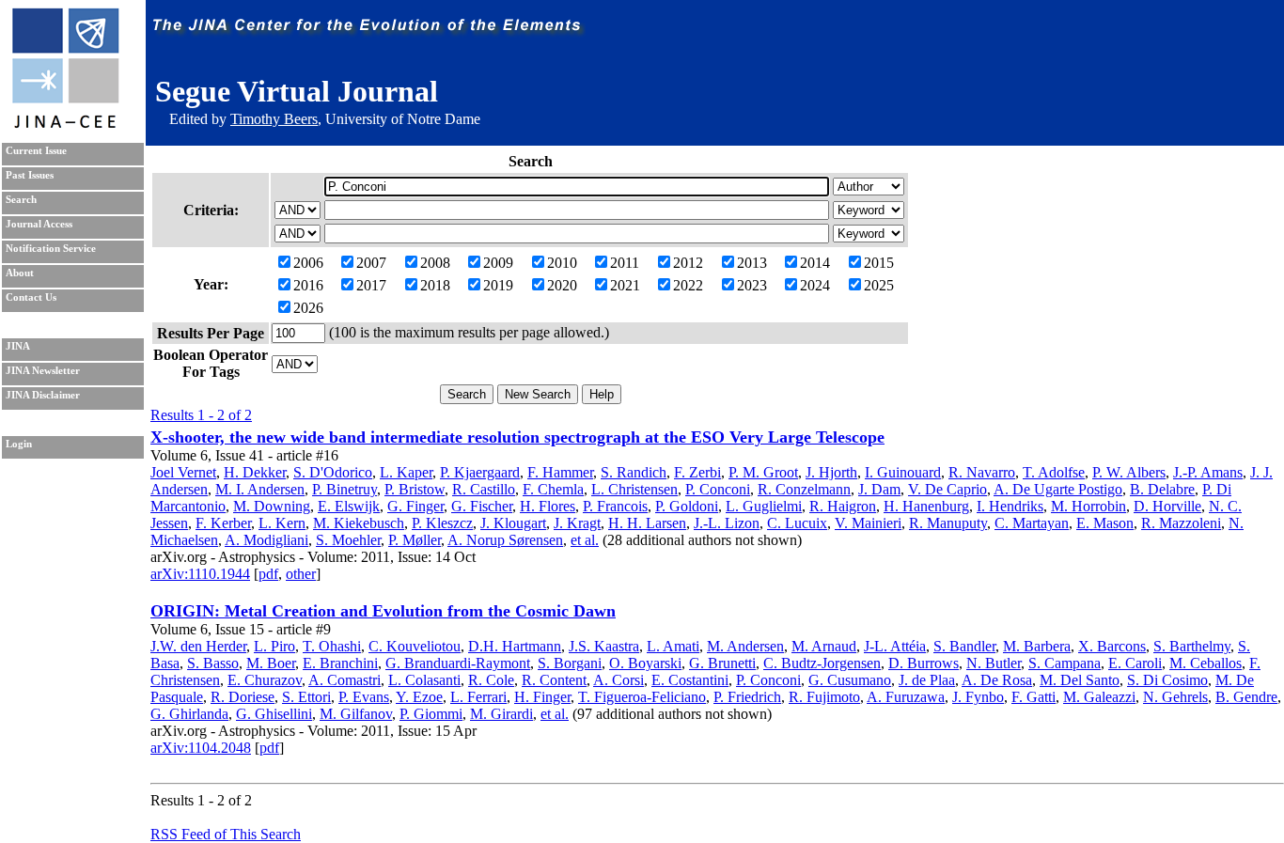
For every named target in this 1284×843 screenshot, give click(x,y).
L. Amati (673, 646)
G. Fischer (481, 506)
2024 (815, 285)
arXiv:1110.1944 (200, 574)
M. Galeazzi (1099, 697)
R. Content (554, 680)
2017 (371, 285)
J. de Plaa (927, 680)
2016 (308, 285)
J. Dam (879, 489)
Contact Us (31, 297)
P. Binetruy (344, 489)
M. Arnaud (823, 646)
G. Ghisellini (274, 714)
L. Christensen (634, 489)
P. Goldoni (686, 506)
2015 (879, 263)
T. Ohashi (332, 646)
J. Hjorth (831, 472)
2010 (562, 263)
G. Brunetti (722, 663)
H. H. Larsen (647, 523)
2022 (688, 285)
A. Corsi (618, 680)
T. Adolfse (1054, 472)
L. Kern (281, 523)
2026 (308, 308)
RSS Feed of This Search (225, 834)
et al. (585, 540)
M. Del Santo (1080, 680)
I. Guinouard (903, 472)
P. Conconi (717, 489)
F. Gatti (1033, 697)
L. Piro (274, 646)
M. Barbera (1037, 646)
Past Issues (30, 175)
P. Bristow (414, 489)
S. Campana (1064, 663)
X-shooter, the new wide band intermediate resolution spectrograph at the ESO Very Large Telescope (517, 437)
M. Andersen (745, 646)
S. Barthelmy (1191, 646)
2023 (752, 285)
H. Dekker (255, 472)
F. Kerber (223, 523)
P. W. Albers (1129, 472)
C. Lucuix (797, 523)
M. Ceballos (1205, 663)
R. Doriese (242, 697)
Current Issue (36, 151)
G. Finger (415, 506)
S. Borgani (570, 663)
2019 (498, 285)
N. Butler (993, 663)
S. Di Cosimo (1167, 680)
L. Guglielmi (764, 506)
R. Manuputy (948, 523)
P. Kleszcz (442, 523)
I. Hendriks (1010, 506)
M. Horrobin (1088, 506)
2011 (624, 263)
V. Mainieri (868, 523)
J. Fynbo (978, 697)
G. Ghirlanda (189, 714)
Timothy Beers (274, 119)
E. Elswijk (349, 506)
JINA (18, 346)
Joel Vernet (183, 472)
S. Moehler (348, 540)
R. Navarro (981, 472)
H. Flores (547, 506)
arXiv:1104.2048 (200, 748)
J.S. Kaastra (604, 646)
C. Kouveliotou (414, 646)
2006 (308, 263)
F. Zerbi (697, 472)
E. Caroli (1135, 663)
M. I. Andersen (260, 489)
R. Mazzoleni (1181, 523)
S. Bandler (964, 646)
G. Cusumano (849, 680)
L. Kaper (406, 472)
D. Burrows (923, 663)
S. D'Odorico (332, 472)
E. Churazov (264, 680)
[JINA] (65, 125)
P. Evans (363, 697)
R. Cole (491, 680)
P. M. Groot (763, 472)
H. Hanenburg (926, 506)
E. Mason (1105, 523)
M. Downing (271, 506)
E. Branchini (340, 663)
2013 (752, 263)
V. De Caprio (947, 489)
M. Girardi (501, 714)
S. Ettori (306, 697)
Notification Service (51, 248)
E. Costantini (689, 680)
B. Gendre (1246, 697)
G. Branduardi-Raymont (457, 663)
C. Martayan (1031, 523)
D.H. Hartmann (514, 646)
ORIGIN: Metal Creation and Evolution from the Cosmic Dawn (383, 610)
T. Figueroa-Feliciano (642, 697)
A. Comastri (344, 680)
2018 (435, 285)
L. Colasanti (424, 680)
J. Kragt (577, 523)
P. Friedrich (747, 697)
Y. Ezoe (419, 697)
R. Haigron (842, 506)
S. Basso (213, 663)
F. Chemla (553, 489)
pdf (268, 574)
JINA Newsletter (43, 371)
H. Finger (542, 697)
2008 (435, 263)
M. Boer (270, 663)
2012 (688, 263)
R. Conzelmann (804, 489)
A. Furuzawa (906, 697)
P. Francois (615, 506)
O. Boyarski (645, 663)
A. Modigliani (266, 540)
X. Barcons (1112, 646)
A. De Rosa (997, 680)
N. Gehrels (1175, 697)
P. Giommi (430, 714)
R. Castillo (483, 489)
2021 (625, 285)
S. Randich (633, 472)
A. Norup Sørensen (505, 540)
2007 (371, 263)
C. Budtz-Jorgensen (822, 663)
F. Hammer (560, 472)
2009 (498, 263)
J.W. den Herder (198, 646)
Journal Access (39, 224)
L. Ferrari (478, 697)
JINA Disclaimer (43, 395)
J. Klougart (513, 523)
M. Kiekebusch (358, 523)
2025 (879, 285)
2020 (562, 285)
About (20, 273)
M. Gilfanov (356, 714)
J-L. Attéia (895, 646)
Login (19, 444)
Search (21, 200)
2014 (815, 263)
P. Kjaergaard (480, 472)
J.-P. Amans (1208, 472)
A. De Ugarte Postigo (1058, 489)
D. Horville (1167, 506)
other (301, 574)
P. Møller (414, 540)
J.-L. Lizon (726, 523)
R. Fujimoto (824, 697)
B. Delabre (1162, 489)
